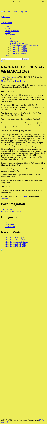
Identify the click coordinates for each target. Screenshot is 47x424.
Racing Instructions (12, 31)
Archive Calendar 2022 (18, 49)
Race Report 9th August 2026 (16, 240)
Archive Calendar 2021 (18, 51)
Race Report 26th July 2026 (15, 244)
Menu (5, 17)
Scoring (8, 33)
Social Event (10, 227)
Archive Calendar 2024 (18, 47)
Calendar (8, 29)
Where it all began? (17, 43)
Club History (10, 39)
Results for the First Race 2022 (13, 211)
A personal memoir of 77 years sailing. (24, 45)
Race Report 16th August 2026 (16, 238)
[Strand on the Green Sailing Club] (23, 12)
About (7, 27)
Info (6, 223)
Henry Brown (20, 81)
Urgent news (6, 209)
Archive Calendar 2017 (18, 53)
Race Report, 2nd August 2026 (16, 242)
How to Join (9, 55)
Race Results (10, 35)
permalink (4, 198)
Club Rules (9, 37)
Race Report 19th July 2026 (15, 246)
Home (3, 77)
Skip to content (6, 23)
